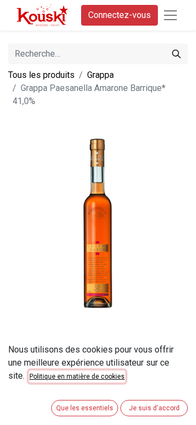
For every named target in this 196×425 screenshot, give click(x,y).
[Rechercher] (176, 54)
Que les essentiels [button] (84, 408)
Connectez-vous (119, 15)
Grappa (100, 75)
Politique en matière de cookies (77, 376)
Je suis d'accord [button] (154, 408)
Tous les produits (41, 75)
